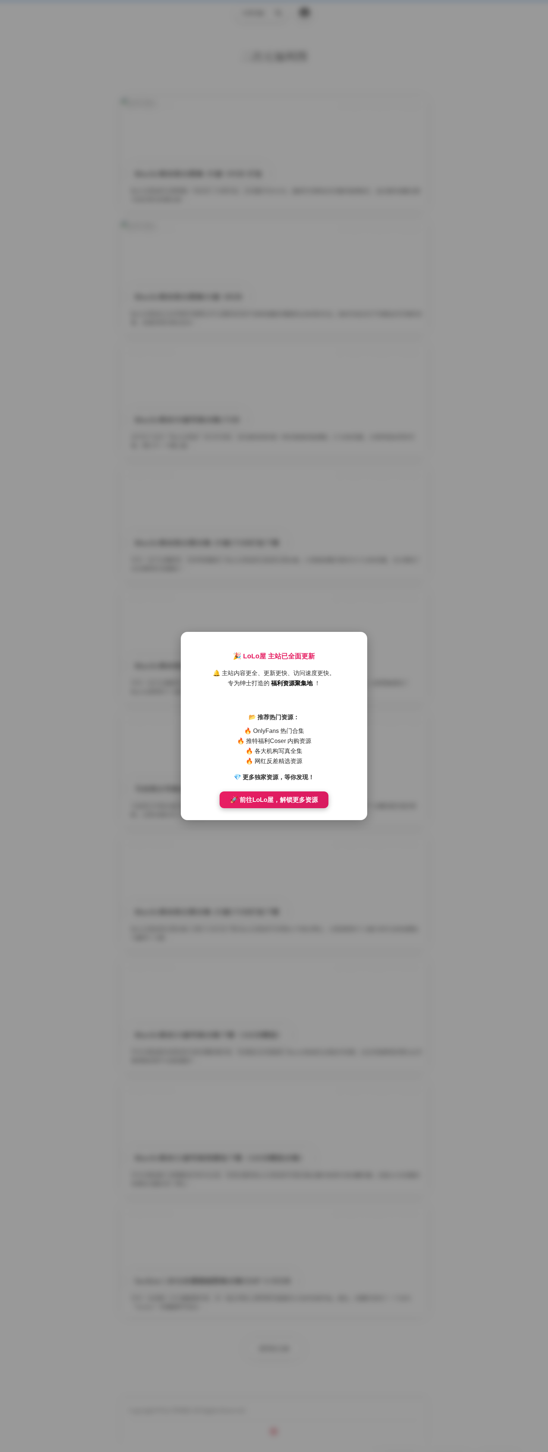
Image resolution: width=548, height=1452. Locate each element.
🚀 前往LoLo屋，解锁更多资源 (274, 799)
